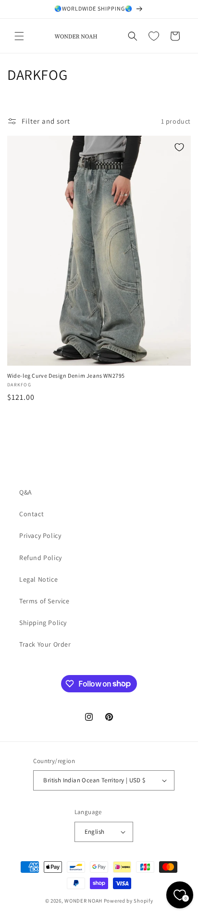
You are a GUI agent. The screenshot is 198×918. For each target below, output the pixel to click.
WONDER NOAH (83, 900)
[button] (19, 36)
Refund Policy (40, 557)
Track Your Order (45, 644)
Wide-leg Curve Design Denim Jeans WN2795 (66, 375)
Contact (31, 514)
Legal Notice (38, 579)
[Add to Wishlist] (179, 147)
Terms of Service (44, 601)
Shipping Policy (43, 622)
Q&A (25, 492)
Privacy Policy (40, 535)
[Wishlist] (153, 36)
